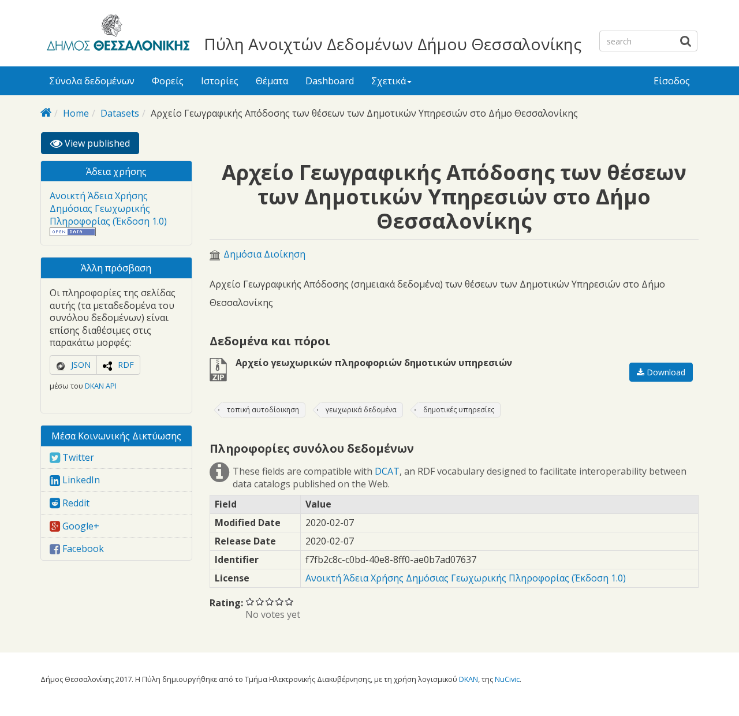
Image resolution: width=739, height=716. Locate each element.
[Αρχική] (116, 35)
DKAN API (101, 386)
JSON (81, 364)
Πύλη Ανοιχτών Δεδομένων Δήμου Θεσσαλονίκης (392, 44)
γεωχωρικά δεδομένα (361, 410)
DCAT (387, 471)
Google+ (79, 526)
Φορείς (168, 80)
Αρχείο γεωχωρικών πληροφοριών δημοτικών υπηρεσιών (374, 362)
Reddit (74, 503)
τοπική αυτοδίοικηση (263, 410)
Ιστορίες (219, 80)
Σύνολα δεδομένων (92, 80)
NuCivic (507, 679)
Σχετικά (388, 80)
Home (76, 113)
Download (664, 372)
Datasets (119, 113)
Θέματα (272, 80)
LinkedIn (80, 479)
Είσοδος (672, 80)
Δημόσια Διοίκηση (264, 254)
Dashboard (329, 80)
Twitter (77, 457)
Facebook (82, 548)
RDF (126, 364)
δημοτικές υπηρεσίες (458, 410)
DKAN (468, 679)
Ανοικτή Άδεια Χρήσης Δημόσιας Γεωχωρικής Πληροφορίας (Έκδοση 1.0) (108, 208)
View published (100, 145)
